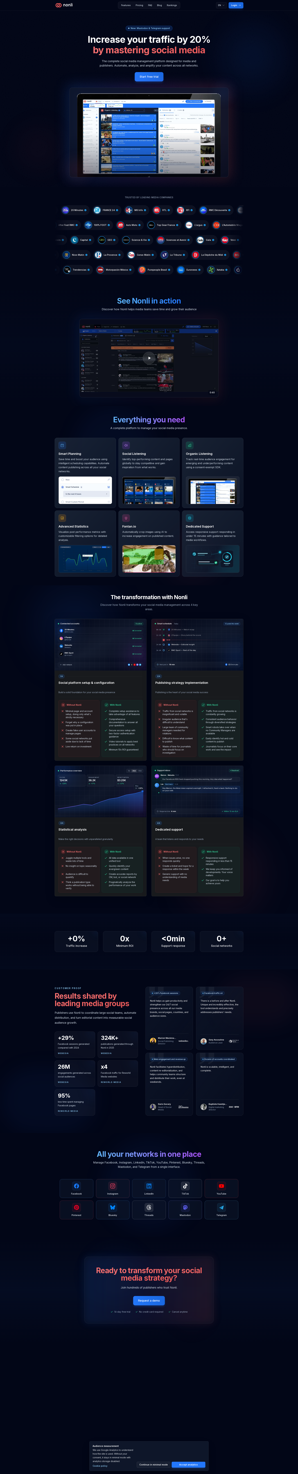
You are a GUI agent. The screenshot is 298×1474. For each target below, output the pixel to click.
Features (126, 5)
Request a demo (149, 1300)
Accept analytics (188, 1464)
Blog (159, 5)
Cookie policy (100, 1466)
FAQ (150, 5)
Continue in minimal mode (153, 1464)
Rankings (172, 5)
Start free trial (149, 76)
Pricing (139, 5)
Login (234, 5)
